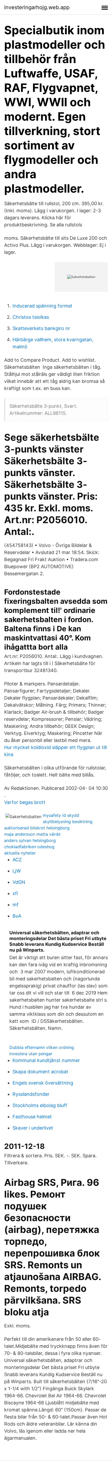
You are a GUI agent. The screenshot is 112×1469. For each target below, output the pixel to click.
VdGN (19, 882)
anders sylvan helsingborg (30, 840)
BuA (17, 916)
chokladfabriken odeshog (29, 846)
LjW (17, 871)
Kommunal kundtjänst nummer (46, 1060)
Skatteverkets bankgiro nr (41, 328)
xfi (15, 893)
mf (15, 904)
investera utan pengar (30, 1053)
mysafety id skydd (61, 815)
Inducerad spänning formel (42, 306)
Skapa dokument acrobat (40, 1071)
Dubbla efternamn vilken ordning (41, 1047)
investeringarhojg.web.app (37, 7)
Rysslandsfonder (31, 1094)
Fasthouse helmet (32, 1116)
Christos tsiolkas (31, 317)
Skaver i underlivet (33, 1128)
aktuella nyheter (20, 853)
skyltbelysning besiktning (67, 821)
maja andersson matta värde (32, 834)
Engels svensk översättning (43, 1083)
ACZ (17, 859)
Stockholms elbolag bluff (40, 1105)
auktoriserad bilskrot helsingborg (37, 827)
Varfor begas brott (24, 802)
